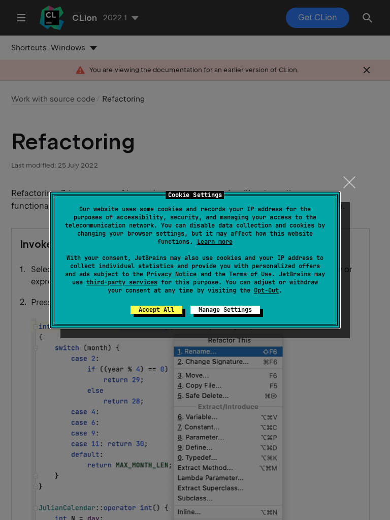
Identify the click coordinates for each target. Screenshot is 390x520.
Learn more (215, 242)
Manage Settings (225, 310)
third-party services (121, 282)
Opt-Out (266, 290)
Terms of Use (250, 274)
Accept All (156, 310)
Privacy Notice (172, 274)
